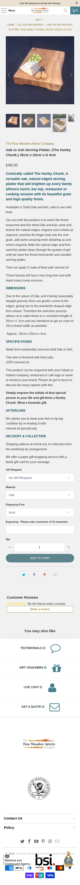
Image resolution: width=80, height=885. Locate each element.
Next (38, 19)
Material (10, 487)
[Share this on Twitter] (23, 574)
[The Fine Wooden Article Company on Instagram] (50, 841)
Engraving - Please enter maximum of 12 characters (37, 521)
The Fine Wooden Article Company (30, 143)
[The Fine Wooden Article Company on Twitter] (22, 841)
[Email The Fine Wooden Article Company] (57, 841)
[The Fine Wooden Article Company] (40, 10)
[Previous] (9, 75)
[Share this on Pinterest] (44, 574)
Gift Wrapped (14, 469)
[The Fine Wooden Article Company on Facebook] (29, 841)
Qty (8, 539)
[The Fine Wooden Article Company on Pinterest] (43, 841)
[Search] (65, 10)
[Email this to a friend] (55, 574)
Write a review (40, 609)
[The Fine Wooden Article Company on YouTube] (36, 841)
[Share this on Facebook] (34, 574)
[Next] (70, 75)
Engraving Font (15, 504)
